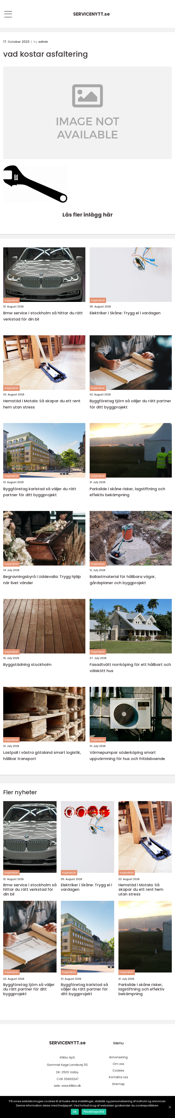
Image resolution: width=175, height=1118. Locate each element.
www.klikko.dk (71, 1086)
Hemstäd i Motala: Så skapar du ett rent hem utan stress (41, 404)
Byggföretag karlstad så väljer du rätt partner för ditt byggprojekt (39, 492)
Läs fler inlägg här (87, 214)
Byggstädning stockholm (27, 664)
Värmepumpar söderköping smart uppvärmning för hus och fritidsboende (127, 755)
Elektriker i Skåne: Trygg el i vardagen (125, 313)
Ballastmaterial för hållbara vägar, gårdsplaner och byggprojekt (123, 579)
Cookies (118, 1070)
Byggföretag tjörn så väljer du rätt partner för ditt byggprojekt (130, 404)
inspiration (11, 300)
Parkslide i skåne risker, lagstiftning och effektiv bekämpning (127, 492)
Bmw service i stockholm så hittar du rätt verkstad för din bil (43, 316)
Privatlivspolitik (94, 1112)
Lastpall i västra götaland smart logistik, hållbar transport (42, 755)
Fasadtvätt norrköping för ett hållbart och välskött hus (130, 667)
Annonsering (118, 1057)
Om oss (118, 1064)
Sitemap (118, 1084)
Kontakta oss (118, 1077)
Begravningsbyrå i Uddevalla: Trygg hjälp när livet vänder (42, 579)
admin (43, 41)
